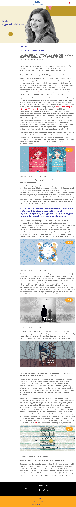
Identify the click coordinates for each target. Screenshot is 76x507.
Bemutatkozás (38, 504)
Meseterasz (41, 92)
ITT (70, 139)
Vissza (24, 47)
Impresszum (38, 501)
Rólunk (38, 499)
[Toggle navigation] (73, 3)
